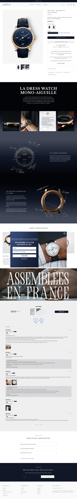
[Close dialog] (65, 233)
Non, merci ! (24, 258)
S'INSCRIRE (24, 255)
